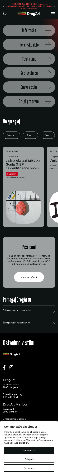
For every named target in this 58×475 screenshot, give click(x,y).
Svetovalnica (29, 73)
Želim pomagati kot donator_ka (16, 323)
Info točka (29, 30)
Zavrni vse (29, 468)
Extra (46, 135)
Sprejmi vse (29, 450)
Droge (29, 135)
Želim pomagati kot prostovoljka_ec (18, 310)
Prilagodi (29, 459)
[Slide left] (3, 6)
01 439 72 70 (12, 397)
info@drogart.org (13, 394)
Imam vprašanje (29, 277)
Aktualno (10, 135)
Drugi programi (29, 101)
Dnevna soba (29, 87)
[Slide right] (54, 6)
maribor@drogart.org (16, 419)
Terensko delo (29, 45)
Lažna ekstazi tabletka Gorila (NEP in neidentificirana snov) (23, 164)
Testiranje (29, 59)
